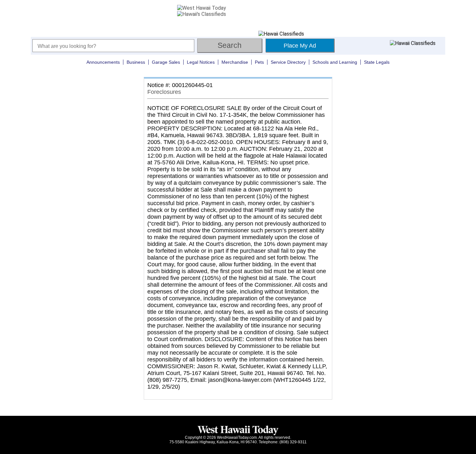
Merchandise (234, 62)
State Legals (377, 62)
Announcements (103, 62)
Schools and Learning (334, 62)
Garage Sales (166, 62)
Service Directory (288, 62)
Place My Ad (300, 45)
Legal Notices (201, 62)
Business (136, 62)
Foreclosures (164, 92)
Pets (259, 62)
